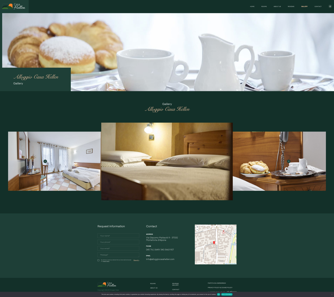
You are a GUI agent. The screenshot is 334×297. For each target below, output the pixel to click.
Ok (218, 294)
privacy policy (106, 261)
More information (227, 294)
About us (277, 6)
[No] (332, 294)
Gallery (304, 6)
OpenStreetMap (232, 263)
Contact (318, 6)
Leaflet (226, 263)
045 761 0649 (152, 249)
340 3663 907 (167, 249)
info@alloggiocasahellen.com (160, 259)
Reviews (291, 6)
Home (252, 6)
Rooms (264, 6)
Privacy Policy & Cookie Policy (220, 287)
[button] (214, 242)
